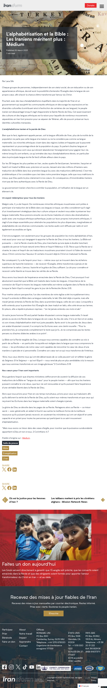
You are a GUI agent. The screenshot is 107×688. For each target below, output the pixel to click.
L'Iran (5, 458)
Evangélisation (9, 453)
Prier (4, 633)
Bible (5, 448)
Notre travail (25, 633)
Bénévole (7, 637)
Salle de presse (10, 442)
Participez (7, 629)
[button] (89, 686)
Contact (23, 645)
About (22, 629)
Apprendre (25, 641)
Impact (22, 637)
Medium (26, 438)
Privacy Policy (94, 679)
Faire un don (8, 641)
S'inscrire (53, 613)
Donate (90, 5)
